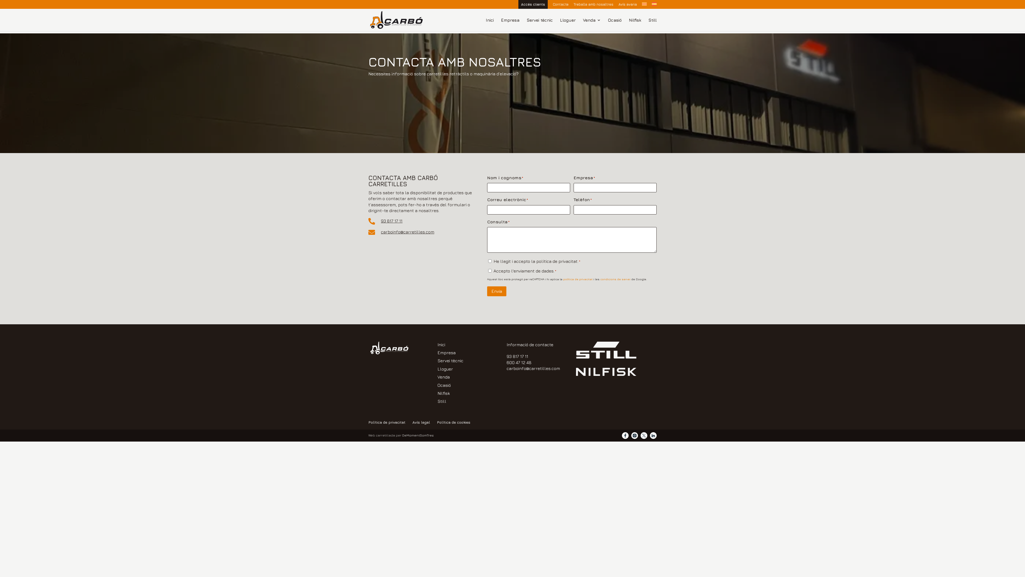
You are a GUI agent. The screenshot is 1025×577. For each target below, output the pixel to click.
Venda (589, 20)
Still (652, 20)
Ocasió (615, 20)
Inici (490, 20)
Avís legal (421, 422)
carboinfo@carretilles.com (407, 231)
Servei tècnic (540, 20)
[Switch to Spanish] (654, 5)
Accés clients (533, 4)
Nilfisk (635, 20)
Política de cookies (453, 422)
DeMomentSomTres (418, 435)
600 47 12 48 (519, 362)
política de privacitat (578, 279)
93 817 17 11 (392, 221)
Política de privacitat (386, 422)
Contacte (561, 4)
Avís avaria (627, 4)
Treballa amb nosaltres (593, 4)
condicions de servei (615, 279)
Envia (496, 291)
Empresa (510, 20)
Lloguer (568, 20)
